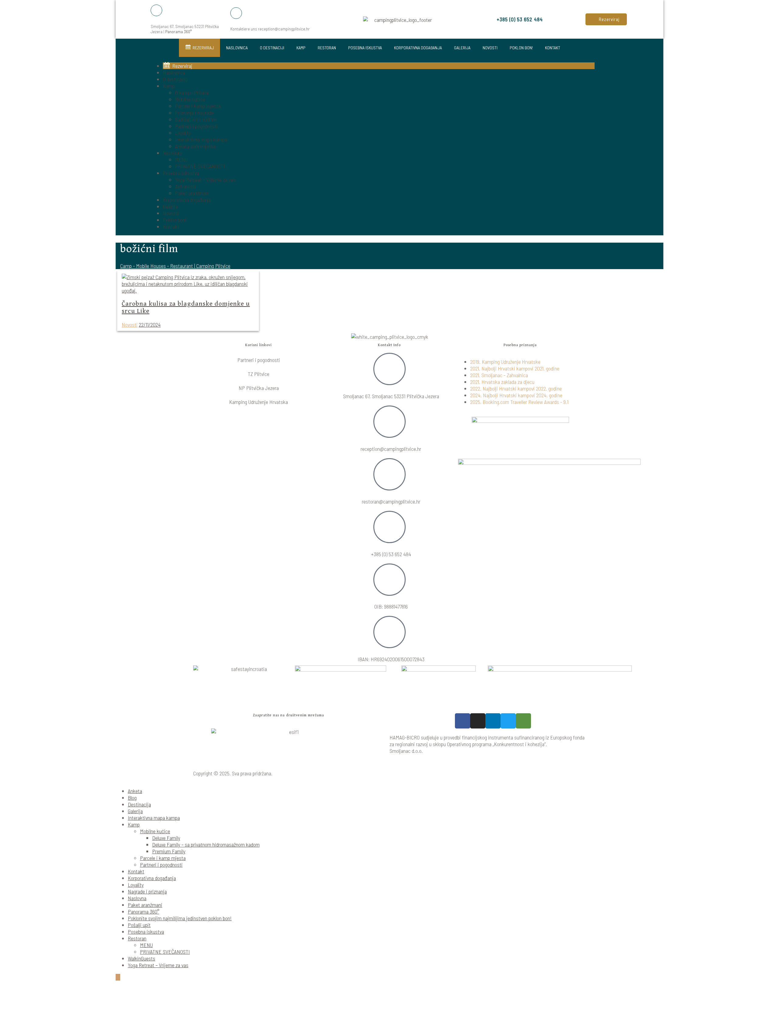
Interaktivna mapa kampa (201, 139)
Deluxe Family (166, 837)
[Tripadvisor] (523, 720)
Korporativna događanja (418, 47)
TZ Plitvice (258, 373)
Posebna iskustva (365, 47)
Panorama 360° (178, 31)
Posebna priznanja (520, 345)
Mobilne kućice (190, 99)
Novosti (490, 47)
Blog (132, 797)
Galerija (462, 47)
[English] (605, 136)
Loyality (183, 132)
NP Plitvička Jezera (259, 387)
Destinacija (139, 804)
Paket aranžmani (192, 193)
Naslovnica (237, 47)
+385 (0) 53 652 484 (520, 19)
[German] (612, 136)
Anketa (135, 791)
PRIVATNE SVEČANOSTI (200, 166)
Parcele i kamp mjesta (198, 106)
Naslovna (137, 898)
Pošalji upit (139, 924)
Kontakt (552, 47)
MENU (181, 159)
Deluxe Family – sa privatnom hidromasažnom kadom (206, 844)
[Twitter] (508, 720)
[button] (606, 19)
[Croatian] (598, 136)
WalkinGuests (141, 958)
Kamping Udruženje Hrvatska (258, 401)
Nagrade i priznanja (147, 891)
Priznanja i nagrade (194, 112)
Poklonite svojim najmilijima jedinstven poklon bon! (180, 918)
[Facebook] (462, 720)
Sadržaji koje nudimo (196, 119)
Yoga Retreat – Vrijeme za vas (205, 179)
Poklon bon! (521, 47)
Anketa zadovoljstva (195, 146)
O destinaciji (272, 47)
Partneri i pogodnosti (196, 126)
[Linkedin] (493, 720)
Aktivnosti (185, 186)
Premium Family (168, 851)
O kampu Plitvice (192, 92)
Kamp (301, 47)
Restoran (327, 47)
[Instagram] (477, 720)
